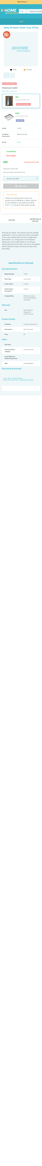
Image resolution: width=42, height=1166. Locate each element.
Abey (18, 142)
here (10, 205)
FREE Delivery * (22, 2)
